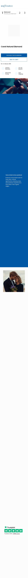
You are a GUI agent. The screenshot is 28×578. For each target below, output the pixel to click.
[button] (14, 55)
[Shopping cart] (23, 6)
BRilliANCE (7, 6)
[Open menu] (26, 6)
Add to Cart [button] (14, 59)
